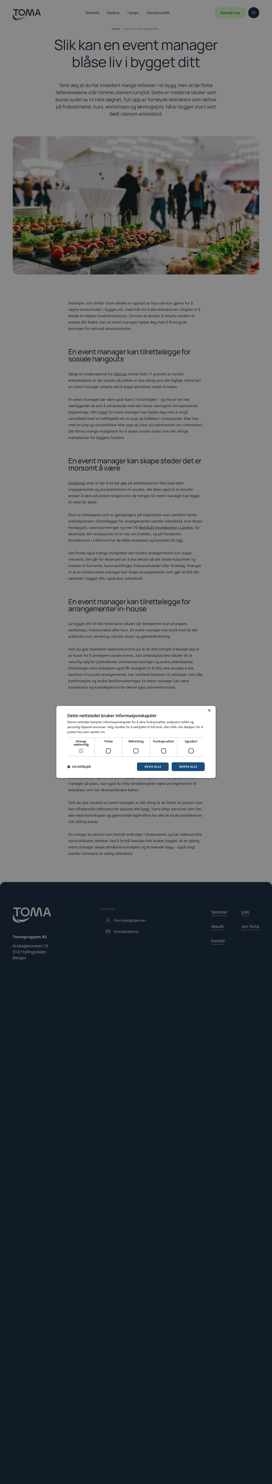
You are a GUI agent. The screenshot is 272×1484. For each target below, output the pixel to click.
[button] (79, 766)
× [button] (209, 710)
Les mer (111, 732)
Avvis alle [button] (153, 766)
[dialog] (136, 742)
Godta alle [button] (188, 766)
